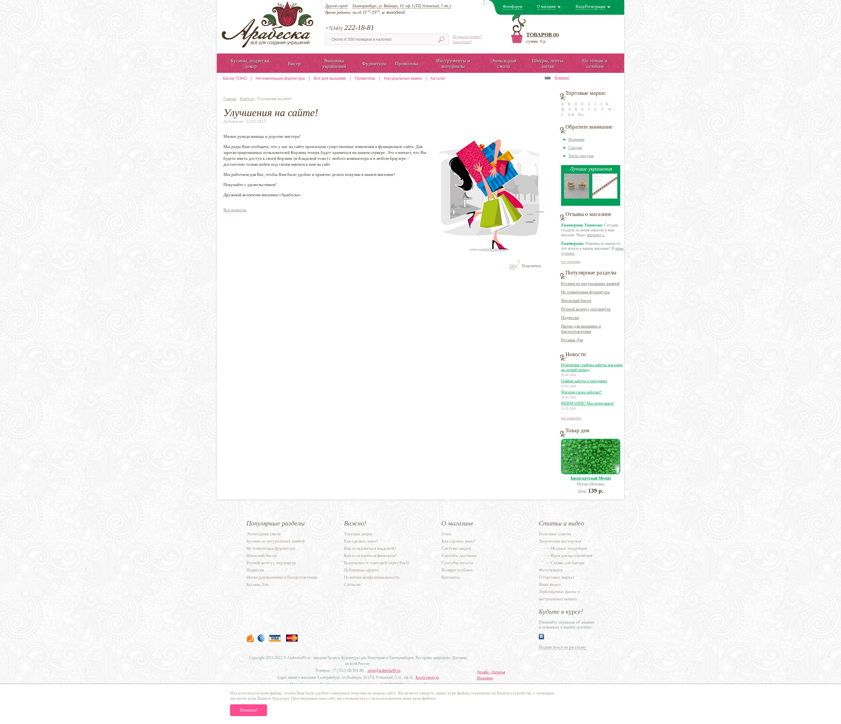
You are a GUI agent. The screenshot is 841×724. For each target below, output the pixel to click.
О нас (447, 533)
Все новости (234, 209)
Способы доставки (459, 555)
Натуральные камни (403, 78)
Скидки (575, 147)
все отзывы (570, 261)
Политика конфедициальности (371, 577)
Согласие (352, 584)
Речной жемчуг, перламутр (586, 309)
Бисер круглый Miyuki (591, 478)
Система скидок (456, 548)
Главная (230, 98)
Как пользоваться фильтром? (370, 555)
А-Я (571, 115)
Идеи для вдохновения (571, 555)
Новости (247, 98)
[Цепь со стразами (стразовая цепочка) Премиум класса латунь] (604, 197)
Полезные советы (555, 533)
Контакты (451, 577)
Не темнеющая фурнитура (585, 291)
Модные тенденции (569, 548)
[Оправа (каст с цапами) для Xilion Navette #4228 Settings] (576, 197)
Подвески (570, 317)
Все (581, 115)
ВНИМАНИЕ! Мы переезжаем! (587, 403)
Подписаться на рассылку (562, 647)
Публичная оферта (361, 569)
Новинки (576, 139)
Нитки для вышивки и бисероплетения (581, 329)
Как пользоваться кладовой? (370, 548)
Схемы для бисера (567, 562)
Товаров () (542, 34)
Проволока (365, 78)
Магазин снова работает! (581, 392)
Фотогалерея (550, 569)
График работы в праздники (584, 381)
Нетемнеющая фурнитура (280, 78)
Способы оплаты (457, 562)
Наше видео (550, 584)
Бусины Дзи (572, 339)
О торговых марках (557, 577)
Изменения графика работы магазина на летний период (592, 367)
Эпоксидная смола (263, 533)
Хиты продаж (581, 155)
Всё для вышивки (330, 78)
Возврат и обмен (457, 569)
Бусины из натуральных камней (590, 283)
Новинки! (562, 77)
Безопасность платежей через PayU (376, 562)
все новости (571, 418)
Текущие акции (358, 533)
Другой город (336, 6)
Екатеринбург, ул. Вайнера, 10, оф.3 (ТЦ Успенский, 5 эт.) (401, 6)
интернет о (596, 235)
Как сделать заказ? (361, 541)
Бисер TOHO (235, 78)
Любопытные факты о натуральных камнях (559, 595)
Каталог (438, 78)
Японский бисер (576, 300)
